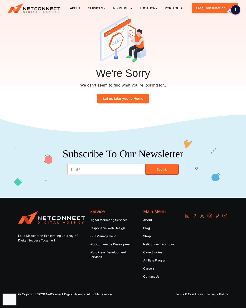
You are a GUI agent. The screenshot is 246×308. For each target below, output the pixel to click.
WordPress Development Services (108, 254)
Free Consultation (211, 8)
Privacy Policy (217, 294)
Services (95, 8)
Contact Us (151, 276)
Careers (149, 268)
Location (147, 8)
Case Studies (152, 252)
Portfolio (173, 8)
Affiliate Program (155, 260)
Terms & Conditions (189, 294)
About (75, 8)
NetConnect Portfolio (158, 244)
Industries (121, 8)
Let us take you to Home (123, 99)
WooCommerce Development (111, 244)
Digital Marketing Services (109, 220)
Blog (146, 228)
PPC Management (103, 236)
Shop (147, 236)
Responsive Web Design (107, 228)
